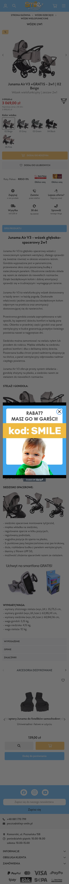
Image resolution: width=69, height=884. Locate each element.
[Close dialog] (59, 411)
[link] (34, 440)
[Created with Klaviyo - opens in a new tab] (34, 480)
